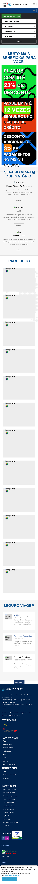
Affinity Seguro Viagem (9, 789)
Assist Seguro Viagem (9, 793)
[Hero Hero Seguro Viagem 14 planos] (19, 361)
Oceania (5, 761)
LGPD (4, 771)
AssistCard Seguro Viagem (10, 796)
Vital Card (6, 826)
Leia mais (18, 200)
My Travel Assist (7, 816)
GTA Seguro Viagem (8, 802)
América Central (7, 744)
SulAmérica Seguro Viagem (10, 822)
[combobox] (19, 21)
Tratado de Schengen (9, 764)
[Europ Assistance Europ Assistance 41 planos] (19, 472)
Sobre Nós (6, 778)
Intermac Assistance (9, 809)
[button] (19, 682)
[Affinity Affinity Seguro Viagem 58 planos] (19, 333)
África (4, 741)
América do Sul (7, 751)
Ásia (4, 754)
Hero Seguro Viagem (9, 806)
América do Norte (8, 748)
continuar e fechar (9, 879)
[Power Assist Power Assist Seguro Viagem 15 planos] (19, 444)
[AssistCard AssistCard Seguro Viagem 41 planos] (19, 388)
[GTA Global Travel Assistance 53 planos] (19, 280)
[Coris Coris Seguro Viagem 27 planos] (19, 306)
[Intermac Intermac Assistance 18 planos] (19, 500)
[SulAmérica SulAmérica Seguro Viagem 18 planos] (19, 414)
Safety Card (6, 819)
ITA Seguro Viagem (8, 812)
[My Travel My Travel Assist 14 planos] (19, 527)
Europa (5, 758)
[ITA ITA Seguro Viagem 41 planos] (19, 554)
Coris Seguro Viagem (9, 799)
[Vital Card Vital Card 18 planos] (19, 581)
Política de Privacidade (12, 876)
